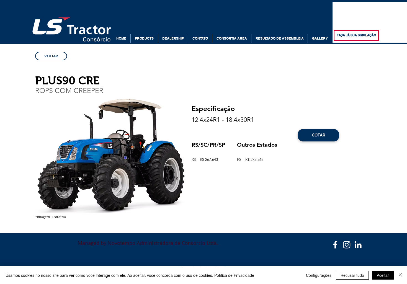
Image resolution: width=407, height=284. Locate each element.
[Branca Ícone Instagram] (347, 245)
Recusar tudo (352, 275)
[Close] (400, 275)
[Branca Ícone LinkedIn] (358, 245)
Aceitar (383, 275)
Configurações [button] (318, 275)
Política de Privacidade (234, 275)
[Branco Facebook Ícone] (335, 245)
